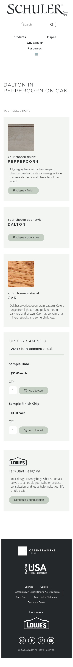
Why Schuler (35, 42)
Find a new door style (26, 237)
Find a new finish (23, 190)
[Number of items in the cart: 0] (65, 13)
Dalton (17, 224)
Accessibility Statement (45, 597)
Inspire (51, 37)
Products (19, 37)
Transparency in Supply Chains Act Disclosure (36, 592)
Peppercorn (23, 161)
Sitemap (29, 587)
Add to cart (36, 390)
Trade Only (21, 597)
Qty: (12, 382)
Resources (34, 48)
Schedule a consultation (29, 499)
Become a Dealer (36, 602)
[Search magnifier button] (51, 24)
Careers (44, 587)
